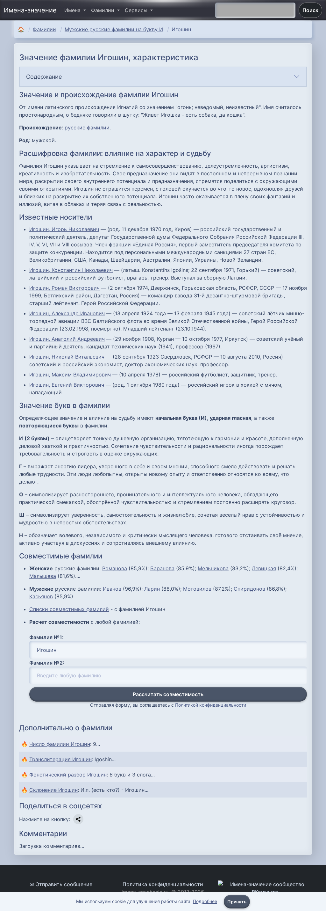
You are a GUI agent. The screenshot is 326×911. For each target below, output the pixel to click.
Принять (236, 901)
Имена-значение (30, 10)
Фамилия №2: (46, 663)
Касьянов (41, 596)
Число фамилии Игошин (59, 744)
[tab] (163, 76)
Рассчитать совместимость (168, 694)
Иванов (112, 589)
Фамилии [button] (103, 10)
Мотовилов (197, 589)
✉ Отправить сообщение (61, 884)
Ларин (152, 589)
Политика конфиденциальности (163, 884)
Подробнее (205, 901)
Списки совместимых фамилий (69, 609)
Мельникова (213, 568)
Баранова (162, 568)
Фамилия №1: (46, 637)
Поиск (310, 10)
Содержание (44, 76)
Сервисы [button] (137, 10)
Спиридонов (249, 589)
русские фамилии (87, 127)
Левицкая (264, 568)
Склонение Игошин (53, 790)
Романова (114, 568)
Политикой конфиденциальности (210, 705)
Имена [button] (73, 10)
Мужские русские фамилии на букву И (114, 29)
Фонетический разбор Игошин (68, 774)
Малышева (42, 576)
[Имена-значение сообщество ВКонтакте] (265, 887)
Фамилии (44, 29)
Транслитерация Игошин (60, 759)
